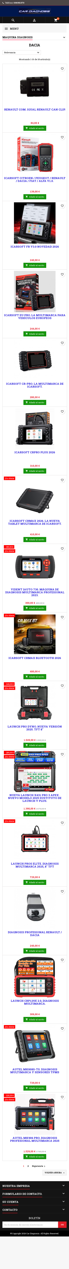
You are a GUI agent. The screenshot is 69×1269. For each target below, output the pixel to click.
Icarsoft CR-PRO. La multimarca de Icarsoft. (35, 385)
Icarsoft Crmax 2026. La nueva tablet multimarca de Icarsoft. (34, 522)
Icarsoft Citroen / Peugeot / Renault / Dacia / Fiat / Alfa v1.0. (34, 179)
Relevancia (22, 53)
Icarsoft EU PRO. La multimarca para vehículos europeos (34, 316)
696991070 (19, 2)
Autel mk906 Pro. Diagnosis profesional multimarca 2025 (34, 1139)
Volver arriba (55, 1172)
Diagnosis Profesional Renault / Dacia (35, 933)
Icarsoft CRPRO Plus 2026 (34, 452)
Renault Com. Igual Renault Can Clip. (34, 109)
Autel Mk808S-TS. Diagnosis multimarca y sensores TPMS (34, 1070)
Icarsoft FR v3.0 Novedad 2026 (35, 246)
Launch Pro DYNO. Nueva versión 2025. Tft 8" (35, 728)
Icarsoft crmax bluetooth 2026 (35, 658)
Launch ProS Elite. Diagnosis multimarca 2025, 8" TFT (35, 865)
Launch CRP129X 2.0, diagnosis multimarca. (35, 1002)
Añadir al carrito (35, 128)
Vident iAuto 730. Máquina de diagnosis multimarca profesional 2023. (34, 592)
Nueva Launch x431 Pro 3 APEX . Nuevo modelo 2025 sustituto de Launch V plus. (34, 798)
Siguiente (39, 1166)
